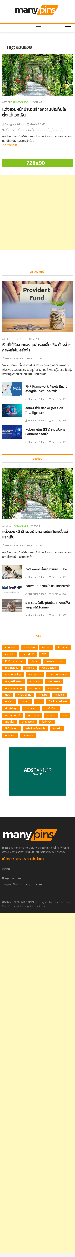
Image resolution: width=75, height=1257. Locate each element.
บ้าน (39, 702)
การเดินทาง (35, 688)
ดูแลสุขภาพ (54, 688)
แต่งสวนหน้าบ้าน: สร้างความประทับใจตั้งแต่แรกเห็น (34, 112)
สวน (64, 715)
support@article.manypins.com (22, 884)
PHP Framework (14, 661)
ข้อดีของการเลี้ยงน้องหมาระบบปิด (46, 569)
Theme (30, 668)
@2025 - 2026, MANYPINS (18, 902)
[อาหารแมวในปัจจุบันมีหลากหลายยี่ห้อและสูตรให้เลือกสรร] (12, 605)
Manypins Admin (14, 124)
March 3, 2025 (58, 420)
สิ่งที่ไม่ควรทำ (11, 728)
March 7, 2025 (35, 358)
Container (11, 648)
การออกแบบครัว (13, 688)
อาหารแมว (10, 735)
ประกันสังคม (51, 708)
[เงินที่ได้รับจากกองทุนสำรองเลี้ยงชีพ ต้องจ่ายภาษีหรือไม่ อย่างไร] (37, 306)
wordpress (34, 675)
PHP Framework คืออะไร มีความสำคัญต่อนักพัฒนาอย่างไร (46, 389)
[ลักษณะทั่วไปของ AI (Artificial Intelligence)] (12, 411)
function (63, 648)
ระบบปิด (51, 715)
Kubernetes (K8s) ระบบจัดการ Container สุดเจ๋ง (45, 432)
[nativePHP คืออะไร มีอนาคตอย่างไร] (12, 589)
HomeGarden (21, 102)
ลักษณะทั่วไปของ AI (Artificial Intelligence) (44, 410)
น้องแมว (25, 702)
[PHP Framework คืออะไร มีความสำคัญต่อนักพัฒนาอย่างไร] (12, 389)
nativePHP (28, 654)
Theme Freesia (61, 902)
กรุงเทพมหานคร (13, 878)
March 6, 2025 (37, 124)
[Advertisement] (37, 212)
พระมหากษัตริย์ (12, 715)
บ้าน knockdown (58, 702)
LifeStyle (17, 339)
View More (10, 145)
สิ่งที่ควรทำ (47, 722)
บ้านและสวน (42, 130)
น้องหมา (9, 702)
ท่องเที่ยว (59, 695)
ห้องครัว (57, 728)
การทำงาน (35, 681)
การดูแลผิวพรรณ (13, 681)
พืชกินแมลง (33, 715)
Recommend (32, 339)
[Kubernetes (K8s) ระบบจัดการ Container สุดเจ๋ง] (12, 432)
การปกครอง (54, 681)
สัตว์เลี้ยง (10, 722)
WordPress (8, 906)
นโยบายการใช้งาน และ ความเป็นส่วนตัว (23, 859)
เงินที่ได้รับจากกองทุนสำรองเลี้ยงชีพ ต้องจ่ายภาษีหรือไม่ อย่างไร (36, 347)
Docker (46, 648)
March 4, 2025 (58, 399)
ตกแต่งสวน (26, 130)
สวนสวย (57, 130)
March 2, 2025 (58, 615)
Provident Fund (54, 661)
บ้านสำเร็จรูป (11, 708)
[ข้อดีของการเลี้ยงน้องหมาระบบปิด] (12, 572)
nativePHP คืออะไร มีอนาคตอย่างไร (47, 586)
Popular (37, 102)
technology (11, 668)
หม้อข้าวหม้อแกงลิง (36, 728)
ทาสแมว (43, 695)
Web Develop (13, 675)
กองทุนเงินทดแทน (58, 675)
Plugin (34, 661)
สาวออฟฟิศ (28, 722)
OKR (44, 654)
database (29, 648)
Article (7, 102)
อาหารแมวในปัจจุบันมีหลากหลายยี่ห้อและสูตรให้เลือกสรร (47, 605)
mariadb (10, 654)
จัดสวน (11, 130)
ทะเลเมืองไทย (24, 695)
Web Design (49, 668)
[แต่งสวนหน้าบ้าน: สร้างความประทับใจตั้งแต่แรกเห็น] (37, 75)
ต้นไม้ (8, 695)
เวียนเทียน (28, 735)
